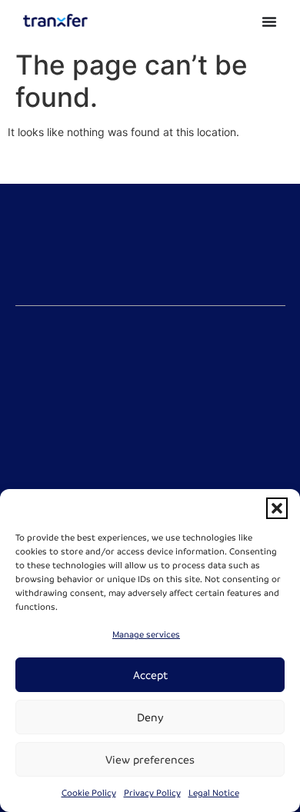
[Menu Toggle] (269, 21)
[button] (277, 508)
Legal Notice (213, 793)
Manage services (146, 635)
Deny (150, 717)
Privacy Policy (152, 793)
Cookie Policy (89, 793)
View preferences (150, 760)
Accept (150, 675)
